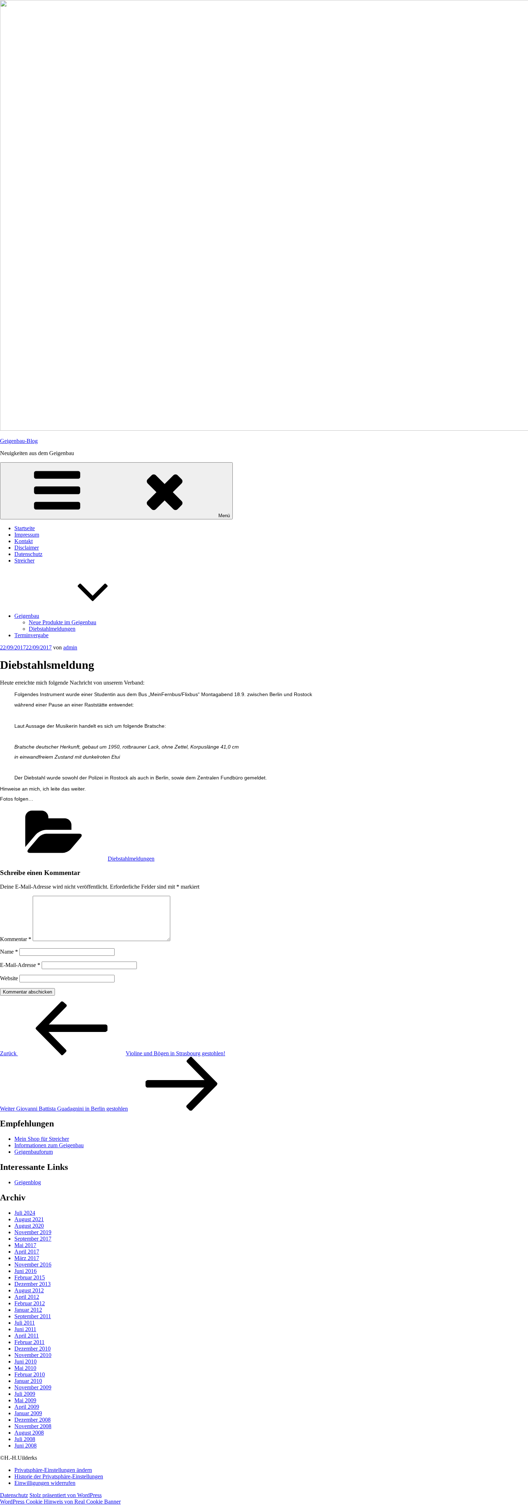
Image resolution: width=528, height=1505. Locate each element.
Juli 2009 (24, 1394)
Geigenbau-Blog (19, 441)
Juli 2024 (24, 1213)
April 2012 (26, 1297)
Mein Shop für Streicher (41, 1139)
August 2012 (29, 1290)
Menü (224, 515)
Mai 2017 (25, 1245)
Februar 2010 (29, 1374)
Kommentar (15, 939)
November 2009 (32, 1387)
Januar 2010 (28, 1381)
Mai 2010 (25, 1368)
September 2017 (32, 1239)
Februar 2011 (29, 1342)
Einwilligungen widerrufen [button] (44, 1483)
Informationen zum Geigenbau (49, 1145)
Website (9, 978)
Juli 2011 (24, 1323)
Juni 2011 (25, 1329)
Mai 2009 (25, 1400)
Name (9, 952)
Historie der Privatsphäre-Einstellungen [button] (58, 1476)
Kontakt (23, 541)
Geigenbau (26, 616)
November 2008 (32, 1426)
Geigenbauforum (33, 1152)
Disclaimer (26, 548)
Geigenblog (27, 1182)
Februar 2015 (29, 1277)
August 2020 (29, 1226)
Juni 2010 (25, 1361)
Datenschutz (28, 554)
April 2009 (26, 1407)
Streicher (24, 560)
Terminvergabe (31, 635)
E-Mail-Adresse (20, 965)
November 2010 (32, 1355)
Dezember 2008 (32, 1420)
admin (70, 647)
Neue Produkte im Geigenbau (62, 622)
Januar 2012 (28, 1310)
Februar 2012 (29, 1303)
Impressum (26, 535)
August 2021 (29, 1219)
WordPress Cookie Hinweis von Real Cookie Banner (60, 1502)
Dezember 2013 (32, 1284)
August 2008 (29, 1433)
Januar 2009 (28, 1413)
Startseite (24, 528)
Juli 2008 (24, 1439)
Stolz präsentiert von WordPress (65, 1495)
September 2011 (32, 1316)
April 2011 (26, 1336)
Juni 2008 (25, 1446)
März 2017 (26, 1258)
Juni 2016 (25, 1271)
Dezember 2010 (32, 1349)
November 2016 (32, 1264)
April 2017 (26, 1252)
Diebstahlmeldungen (52, 629)
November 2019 (32, 1232)
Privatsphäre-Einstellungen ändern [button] (53, 1470)
